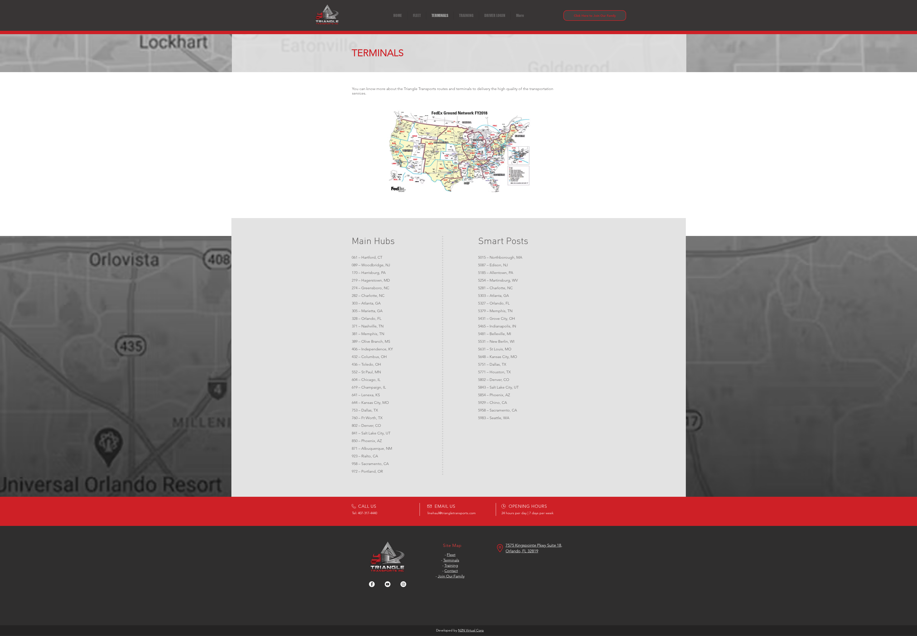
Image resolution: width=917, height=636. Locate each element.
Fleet (451, 554)
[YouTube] (387, 584)
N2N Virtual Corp (471, 630)
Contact (451, 570)
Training (451, 565)
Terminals (451, 560)
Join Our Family (451, 576)
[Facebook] (372, 584)
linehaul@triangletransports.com (451, 513)
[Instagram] (403, 584)
